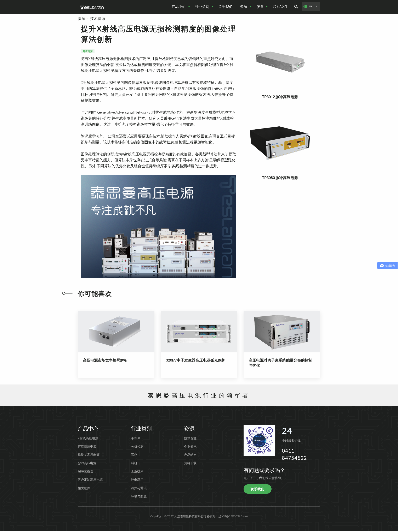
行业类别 (202, 6)
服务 (259, 6)
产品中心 (179, 6)
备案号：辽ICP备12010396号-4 (227, 516)
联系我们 (280, 6)
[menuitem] (179, 6)
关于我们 (225, 6)
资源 (243, 6)
